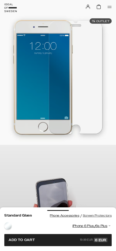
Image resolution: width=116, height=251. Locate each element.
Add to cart (57, 240)
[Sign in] (88, 6)
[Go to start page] (10, 8)
